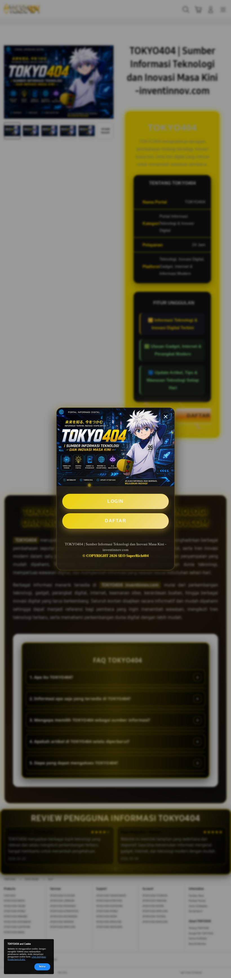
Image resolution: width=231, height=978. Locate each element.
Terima (42, 966)
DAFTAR (115, 520)
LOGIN (115, 501)
